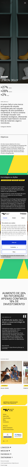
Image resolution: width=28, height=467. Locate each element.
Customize (13, 247)
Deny (14, 251)
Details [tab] (14, 217)
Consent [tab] (5, 217)
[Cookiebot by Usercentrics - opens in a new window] (20, 214)
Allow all (14, 242)
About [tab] (23, 217)
